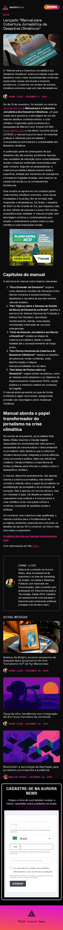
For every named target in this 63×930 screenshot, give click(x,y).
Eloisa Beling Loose (14, 130)
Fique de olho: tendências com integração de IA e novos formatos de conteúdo (30, 715)
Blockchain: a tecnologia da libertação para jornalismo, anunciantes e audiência (31, 768)
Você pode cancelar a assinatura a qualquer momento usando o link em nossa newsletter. (31, 876)
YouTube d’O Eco (13, 108)
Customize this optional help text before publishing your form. (30, 831)
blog (6, 14)
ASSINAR (17, 884)
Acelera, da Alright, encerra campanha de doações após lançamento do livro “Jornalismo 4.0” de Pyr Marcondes (29, 660)
